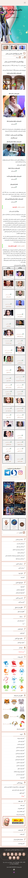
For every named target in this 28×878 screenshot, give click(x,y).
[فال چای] (20, 510)
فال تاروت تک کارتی (20, 747)
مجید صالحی (20, 372)
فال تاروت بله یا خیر (20, 775)
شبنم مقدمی (20, 363)
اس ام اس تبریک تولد (20, 559)
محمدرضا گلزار (20, 417)
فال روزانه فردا (21, 843)
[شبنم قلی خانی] (6, 48)
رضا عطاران (8, 372)
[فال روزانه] (8, 488)
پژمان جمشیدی (8, 287)
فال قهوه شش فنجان (20, 593)
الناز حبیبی (8, 380)
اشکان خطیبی (20, 451)
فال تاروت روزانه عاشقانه (19, 771)
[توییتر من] (4, 854)
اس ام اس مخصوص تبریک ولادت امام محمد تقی (14, 556)
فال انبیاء (22, 577)
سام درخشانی (20, 387)
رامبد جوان (8, 417)
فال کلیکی (22, 633)
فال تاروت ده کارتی (20, 765)
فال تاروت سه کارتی (20, 750)
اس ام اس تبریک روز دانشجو (18, 550)
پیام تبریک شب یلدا (20, 814)
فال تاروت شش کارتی (19, 759)
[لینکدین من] (10, 857)
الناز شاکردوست (8, 438)
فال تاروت (22, 778)
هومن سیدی (8, 461)
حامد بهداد (20, 326)
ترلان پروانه (20, 353)
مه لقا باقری (20, 438)
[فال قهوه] (20, 499)
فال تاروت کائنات (20, 744)
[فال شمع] (8, 499)
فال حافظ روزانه (21, 808)
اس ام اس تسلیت (20, 553)
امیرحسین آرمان (8, 353)
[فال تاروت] (20, 488)
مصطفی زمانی (20, 317)
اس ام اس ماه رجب (20, 544)
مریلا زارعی (20, 404)
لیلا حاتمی (8, 326)
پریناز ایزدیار (8, 317)
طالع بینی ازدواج (14, 527)
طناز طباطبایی (8, 444)
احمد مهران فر (20, 306)
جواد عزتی (20, 343)
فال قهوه (22, 587)
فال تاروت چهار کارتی (20, 753)
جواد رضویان (20, 444)
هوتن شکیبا (20, 461)
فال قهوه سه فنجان (20, 590)
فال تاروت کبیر (21, 741)
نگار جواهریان (8, 394)
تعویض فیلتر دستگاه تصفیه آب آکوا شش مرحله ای (14, 787)
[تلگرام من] (19, 854)
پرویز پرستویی (8, 387)
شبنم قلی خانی (20, 287)
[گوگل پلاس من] (17, 857)
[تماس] (8, 854)
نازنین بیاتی (8, 297)
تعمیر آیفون (21, 793)
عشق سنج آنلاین (21, 642)
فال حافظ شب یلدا (20, 811)
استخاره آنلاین (21, 568)
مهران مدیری (8, 306)
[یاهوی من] (23, 854)
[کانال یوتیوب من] (14, 857)
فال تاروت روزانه (20, 738)
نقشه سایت (9, 867)
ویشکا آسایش (8, 336)
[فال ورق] (8, 510)
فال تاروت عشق (21, 769)
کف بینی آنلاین (6, 527)
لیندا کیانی (8, 427)
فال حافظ (22, 805)
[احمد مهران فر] (22, 48)
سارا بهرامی (20, 427)
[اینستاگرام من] (12, 854)
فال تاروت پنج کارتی (20, 756)
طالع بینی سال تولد (20, 729)
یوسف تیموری (20, 411)
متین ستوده (20, 277)
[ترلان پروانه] (14, 48)
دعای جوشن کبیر (20, 621)
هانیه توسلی (8, 404)
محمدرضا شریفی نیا (20, 380)
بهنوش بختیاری (8, 363)
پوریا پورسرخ (8, 411)
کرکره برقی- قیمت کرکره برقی (18, 790)
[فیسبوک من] (15, 854)
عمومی (17, 533)
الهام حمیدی (20, 394)
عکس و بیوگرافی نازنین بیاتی (12, 11)
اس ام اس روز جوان (20, 546)
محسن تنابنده (8, 277)
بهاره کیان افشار (20, 336)
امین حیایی (8, 451)
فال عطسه (22, 834)
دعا (23, 624)
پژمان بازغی (20, 297)
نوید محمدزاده (8, 343)
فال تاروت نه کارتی (20, 762)
